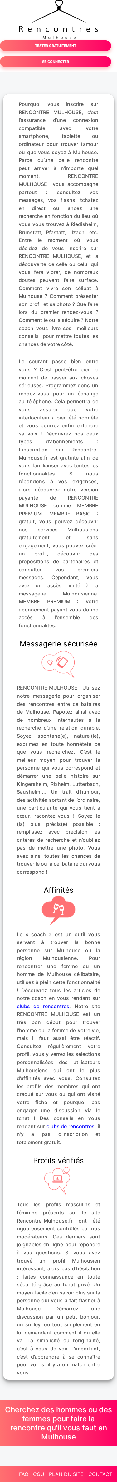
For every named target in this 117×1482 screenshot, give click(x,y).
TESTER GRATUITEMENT (55, 45)
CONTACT (100, 1474)
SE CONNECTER (55, 61)
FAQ (23, 1474)
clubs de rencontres (43, 1006)
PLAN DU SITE (66, 1474)
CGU (38, 1474)
